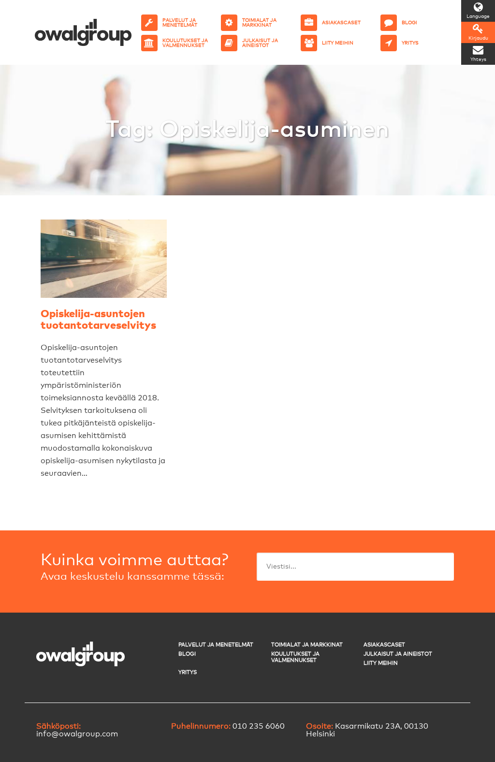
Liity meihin (381, 663)
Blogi (187, 654)
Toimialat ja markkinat (307, 644)
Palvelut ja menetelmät (215, 644)
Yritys (187, 672)
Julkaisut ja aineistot (398, 654)
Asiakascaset (384, 644)
